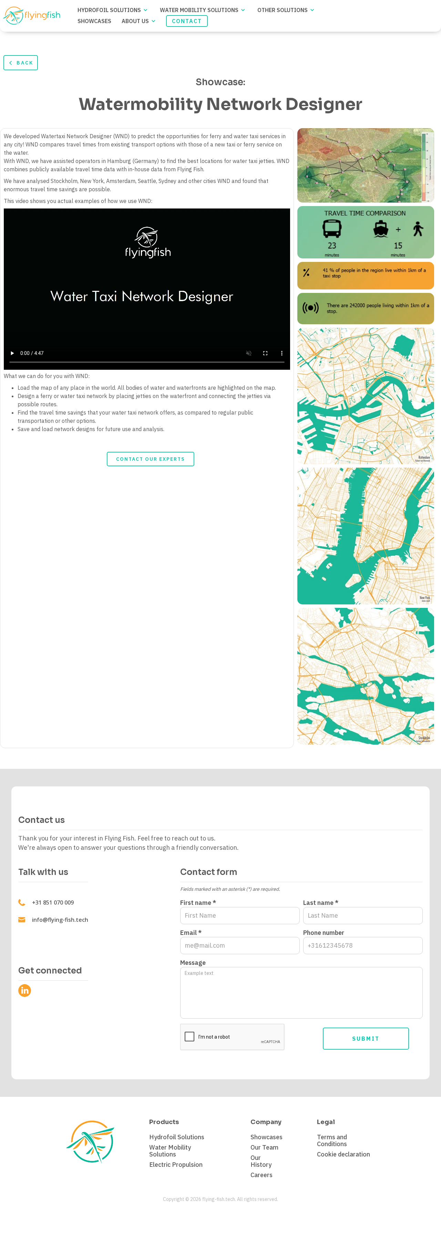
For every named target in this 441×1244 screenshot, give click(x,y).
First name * (198, 902)
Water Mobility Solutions (199, 10)
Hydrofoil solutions (109, 10)
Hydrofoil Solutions (176, 1137)
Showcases (266, 1137)
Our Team (264, 1147)
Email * (191, 932)
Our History (260, 1161)
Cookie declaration (343, 1154)
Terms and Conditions (332, 1141)
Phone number (323, 932)
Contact (187, 21)
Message (193, 962)
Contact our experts (150, 459)
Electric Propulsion (176, 1164)
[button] (113, 10)
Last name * (320, 902)
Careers (261, 1175)
